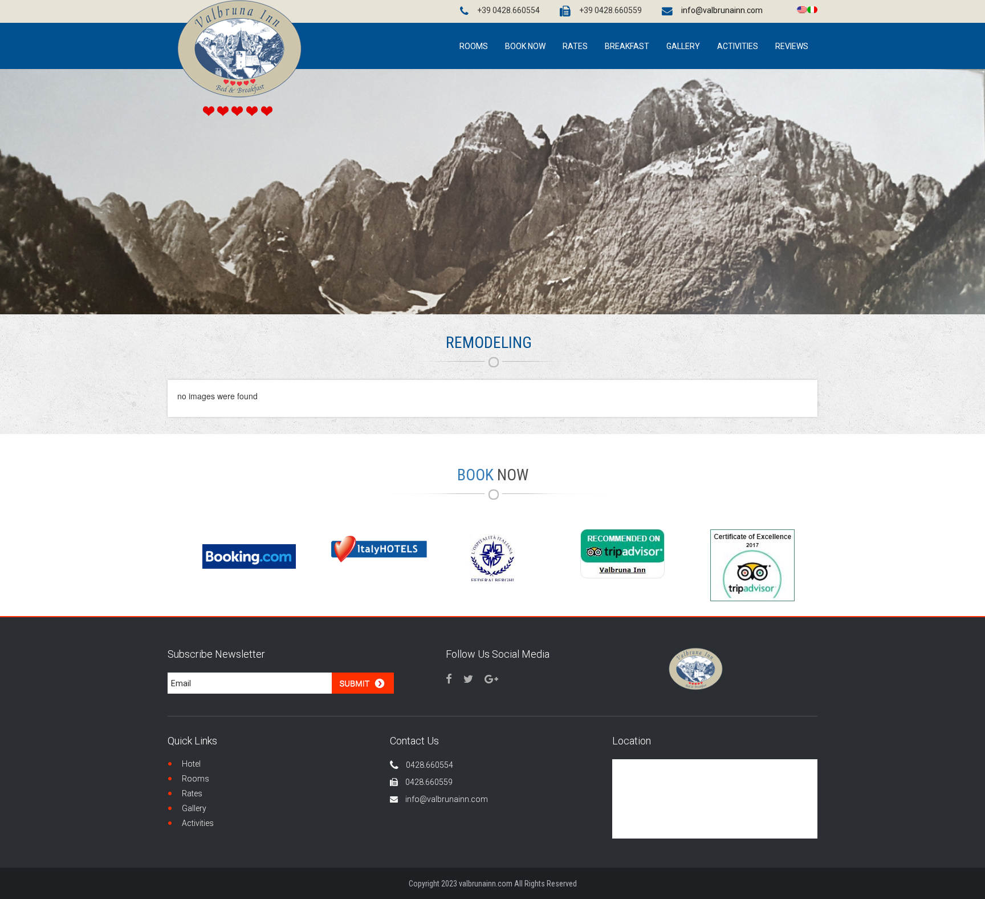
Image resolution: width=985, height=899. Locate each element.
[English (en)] (802, 8)
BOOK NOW (525, 46)
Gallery (194, 808)
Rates (575, 46)
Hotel (191, 763)
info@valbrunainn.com (722, 10)
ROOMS (473, 46)
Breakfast (627, 46)
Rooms (195, 778)
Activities (198, 823)
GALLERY (683, 46)
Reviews (791, 46)
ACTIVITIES (737, 46)
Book (492, 474)
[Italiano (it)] (812, 8)
